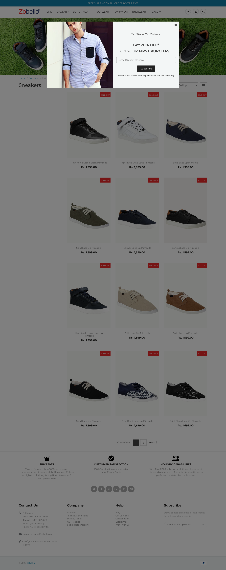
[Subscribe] (146, 68)
